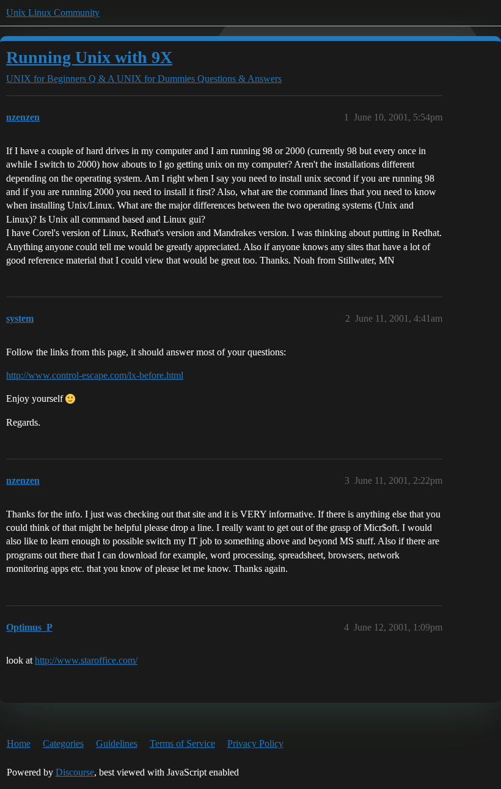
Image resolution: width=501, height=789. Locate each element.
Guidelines (116, 743)
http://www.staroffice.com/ (86, 660)
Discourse (75, 772)
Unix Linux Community (53, 12)
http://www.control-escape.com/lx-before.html (94, 375)
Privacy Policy (255, 743)
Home (19, 743)
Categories (63, 743)
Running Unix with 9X (89, 57)
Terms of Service (182, 743)
